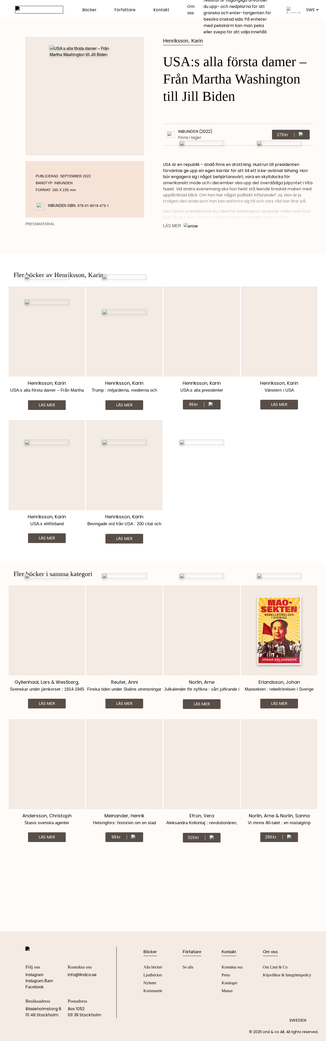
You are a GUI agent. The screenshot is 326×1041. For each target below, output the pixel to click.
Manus (227, 991)
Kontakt (161, 10)
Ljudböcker (152, 975)
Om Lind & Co (275, 967)
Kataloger (229, 983)
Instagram (34, 975)
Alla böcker (152, 967)
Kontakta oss (232, 967)
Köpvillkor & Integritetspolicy (287, 975)
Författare (124, 10)
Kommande (152, 991)
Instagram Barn (39, 981)
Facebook (34, 987)
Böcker (89, 10)
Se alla (188, 967)
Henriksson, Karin (183, 41)
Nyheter (149, 983)
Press (226, 975)
